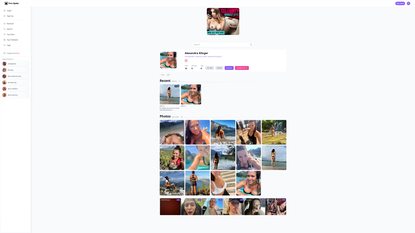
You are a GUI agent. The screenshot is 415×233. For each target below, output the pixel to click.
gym (168, 75)
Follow (219, 68)
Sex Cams (400, 3)
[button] (186, 60)
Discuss (229, 68)
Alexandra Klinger (196, 53)
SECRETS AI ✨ (242, 68)
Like (211, 68)
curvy (162, 75)
